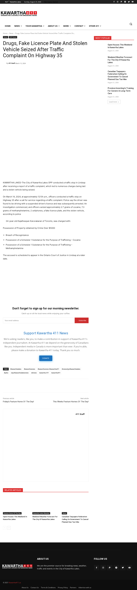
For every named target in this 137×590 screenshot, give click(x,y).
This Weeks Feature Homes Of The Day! (71, 401)
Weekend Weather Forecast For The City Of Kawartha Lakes (120, 60)
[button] (131, 24)
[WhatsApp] (30, 70)
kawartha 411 (44, 373)
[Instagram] (117, 1)
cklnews (34, 373)
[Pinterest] (24, 70)
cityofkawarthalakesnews (19, 373)
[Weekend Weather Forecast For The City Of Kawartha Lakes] (45, 505)
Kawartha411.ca (15, 582)
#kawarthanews (29, 369)
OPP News (13, 37)
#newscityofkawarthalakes (71, 369)
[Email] (48, 70)
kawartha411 (55, 373)
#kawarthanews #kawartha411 (48, 369)
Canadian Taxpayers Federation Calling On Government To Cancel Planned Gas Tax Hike (75, 519)
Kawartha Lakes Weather (41, 513)
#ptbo (6, 373)
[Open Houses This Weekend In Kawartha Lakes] (16, 505)
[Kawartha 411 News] (18, 13)
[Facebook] (113, 1)
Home (5, 33)
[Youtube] (132, 1)
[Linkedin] (36, 70)
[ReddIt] (42, 70)
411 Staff (12, 63)
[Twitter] (128, 1)
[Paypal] (121, 1)
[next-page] (9, 528)
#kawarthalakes (15, 369)
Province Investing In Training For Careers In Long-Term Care (121, 90)
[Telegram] (125, 1)
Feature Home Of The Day (12, 513)
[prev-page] (4, 528)
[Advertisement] (46, 159)
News (11, 33)
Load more (113, 102)
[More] (61, 70)
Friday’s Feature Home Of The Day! (18, 401)
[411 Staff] (4, 63)
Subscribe (82, 320)
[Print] (55, 70)
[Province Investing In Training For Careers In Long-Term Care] (100, 91)
